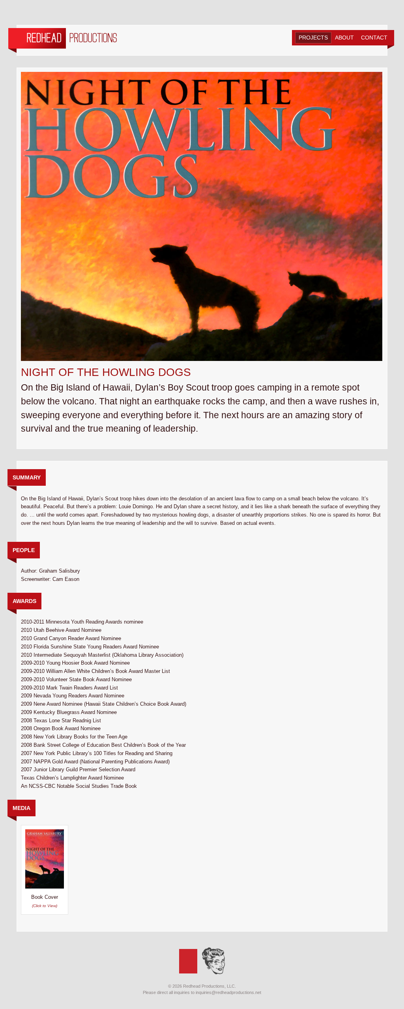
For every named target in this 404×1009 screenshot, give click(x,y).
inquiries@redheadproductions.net (228, 992)
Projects (313, 37)
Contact (374, 37)
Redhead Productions (62, 40)
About (344, 37)
